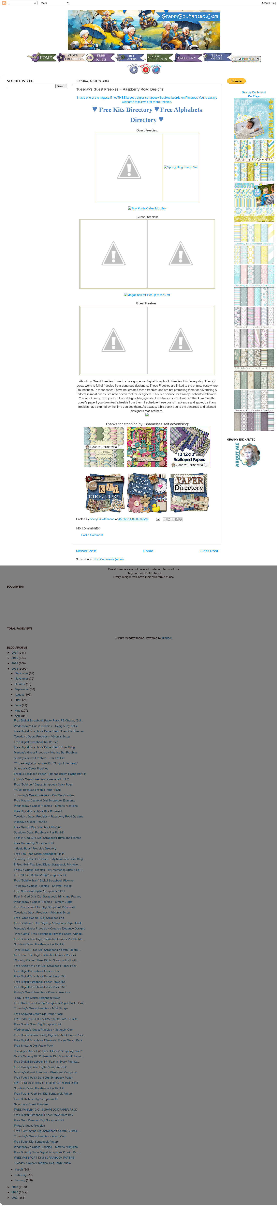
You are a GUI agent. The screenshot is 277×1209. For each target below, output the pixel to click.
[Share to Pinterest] (180, 519)
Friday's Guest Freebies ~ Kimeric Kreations (42, 992)
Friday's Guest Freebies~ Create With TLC (41, 779)
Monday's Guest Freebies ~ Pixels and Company (45, 1072)
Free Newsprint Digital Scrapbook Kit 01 (39, 891)
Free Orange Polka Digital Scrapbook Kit (40, 1067)
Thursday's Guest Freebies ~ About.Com (40, 1136)
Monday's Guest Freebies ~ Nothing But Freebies (45, 752)
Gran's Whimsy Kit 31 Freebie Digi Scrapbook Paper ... (49, 1056)
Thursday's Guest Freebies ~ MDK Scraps (41, 1008)
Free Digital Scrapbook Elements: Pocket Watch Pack (48, 1040)
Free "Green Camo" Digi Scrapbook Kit (39, 917)
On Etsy (253, 96)
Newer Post (86, 551)
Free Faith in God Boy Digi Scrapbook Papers (43, 1093)
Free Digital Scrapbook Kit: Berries (36, 742)
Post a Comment (92, 535)
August (20, 694)
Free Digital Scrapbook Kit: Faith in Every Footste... (47, 1061)
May (18, 710)
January (20, 1180)
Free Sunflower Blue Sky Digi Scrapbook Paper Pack (48, 923)
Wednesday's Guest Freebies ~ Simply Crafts (43, 901)
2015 (15, 663)
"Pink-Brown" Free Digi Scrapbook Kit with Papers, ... (48, 949)
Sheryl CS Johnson (102, 519)
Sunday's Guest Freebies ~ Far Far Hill (39, 758)
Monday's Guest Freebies (30, 821)
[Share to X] (173, 519)
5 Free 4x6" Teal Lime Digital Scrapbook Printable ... (47, 864)
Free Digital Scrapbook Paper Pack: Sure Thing (44, 747)
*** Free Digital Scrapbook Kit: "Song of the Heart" (46, 763)
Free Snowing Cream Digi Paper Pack (38, 1013)
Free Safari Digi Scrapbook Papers (36, 1141)
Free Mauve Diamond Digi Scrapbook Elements (44, 800)
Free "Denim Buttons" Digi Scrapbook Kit (40, 875)
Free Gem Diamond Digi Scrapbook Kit (39, 1120)
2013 (15, 1187)
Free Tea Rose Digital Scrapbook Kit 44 (39, 853)
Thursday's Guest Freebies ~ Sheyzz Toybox (43, 885)
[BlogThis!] (169, 519)
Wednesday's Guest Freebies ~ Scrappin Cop (43, 1029)
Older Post (209, 551)
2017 (15, 652)
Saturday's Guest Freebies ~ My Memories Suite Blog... (49, 859)
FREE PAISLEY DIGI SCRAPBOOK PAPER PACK (45, 1109)
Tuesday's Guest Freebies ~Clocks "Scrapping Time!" (48, 1051)
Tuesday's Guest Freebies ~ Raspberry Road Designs (48, 816)
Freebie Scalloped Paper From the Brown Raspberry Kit (50, 773)
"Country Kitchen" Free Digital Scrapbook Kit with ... (47, 960)
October (20, 684)
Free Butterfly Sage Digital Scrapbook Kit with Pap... (47, 1152)
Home (148, 551)
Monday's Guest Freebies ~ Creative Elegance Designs (49, 928)
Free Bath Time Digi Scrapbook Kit (36, 1099)
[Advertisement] (23, 159)
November (22, 678)
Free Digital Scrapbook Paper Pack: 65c (39, 981)
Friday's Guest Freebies (29, 1125)
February (21, 1175)
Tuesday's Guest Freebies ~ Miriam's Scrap (42, 736)
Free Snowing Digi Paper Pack (33, 1045)
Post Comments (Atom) (109, 559)
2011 (15, 1197)
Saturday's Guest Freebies (31, 768)
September (22, 689)
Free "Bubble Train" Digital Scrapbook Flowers (43, 880)
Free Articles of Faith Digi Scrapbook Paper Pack (45, 965)
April (18, 715)
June (18, 705)
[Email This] (165, 519)
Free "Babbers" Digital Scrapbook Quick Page (43, 784)
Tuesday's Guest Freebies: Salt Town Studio (42, 1162)
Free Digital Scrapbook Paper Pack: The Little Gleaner (49, 731)
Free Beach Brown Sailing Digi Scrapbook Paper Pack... (50, 1035)
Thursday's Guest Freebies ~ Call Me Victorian (44, 795)
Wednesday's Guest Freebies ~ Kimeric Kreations (46, 805)
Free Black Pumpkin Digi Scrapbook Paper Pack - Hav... (50, 1003)
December (22, 673)
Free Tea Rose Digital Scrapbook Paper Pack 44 (45, 955)
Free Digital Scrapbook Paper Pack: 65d (39, 976)
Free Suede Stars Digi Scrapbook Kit (37, 1024)
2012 (15, 1192)
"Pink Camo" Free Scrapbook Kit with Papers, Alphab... (49, 933)
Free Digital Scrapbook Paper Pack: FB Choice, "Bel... (48, 720)
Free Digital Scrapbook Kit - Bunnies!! (38, 811)
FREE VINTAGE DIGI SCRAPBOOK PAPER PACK (46, 1019)
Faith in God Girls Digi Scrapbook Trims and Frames (47, 837)
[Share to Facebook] (177, 519)
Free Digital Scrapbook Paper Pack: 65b (39, 987)
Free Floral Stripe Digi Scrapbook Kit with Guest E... (47, 1130)
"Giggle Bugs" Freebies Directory (35, 848)
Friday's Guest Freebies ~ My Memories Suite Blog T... (49, 869)
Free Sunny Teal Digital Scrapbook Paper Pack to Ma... (49, 939)
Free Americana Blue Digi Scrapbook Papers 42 (44, 907)
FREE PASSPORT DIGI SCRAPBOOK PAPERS (44, 1157)
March (19, 1169)
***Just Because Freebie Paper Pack (37, 789)
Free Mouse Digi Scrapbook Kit (34, 843)
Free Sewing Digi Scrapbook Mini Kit (37, 827)
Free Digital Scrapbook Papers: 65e (37, 971)
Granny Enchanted (254, 92)
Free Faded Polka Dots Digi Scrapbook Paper (43, 1077)
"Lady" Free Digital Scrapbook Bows (37, 997)
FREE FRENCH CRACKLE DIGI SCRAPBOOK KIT (46, 1083)
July (18, 699)
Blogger (167, 637)
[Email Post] (158, 519)
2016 (15, 657)
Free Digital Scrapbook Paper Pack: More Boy (43, 1114)
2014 (15, 668)
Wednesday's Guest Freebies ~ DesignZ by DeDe (46, 726)
